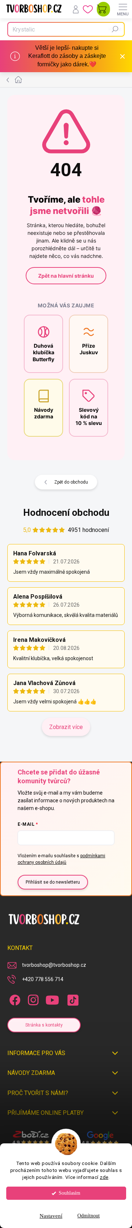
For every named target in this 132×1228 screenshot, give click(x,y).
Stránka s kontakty (44, 1025)
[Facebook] (13, 998)
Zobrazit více (66, 727)
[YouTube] (52, 998)
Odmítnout (88, 1215)
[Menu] (123, 9)
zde (104, 1177)
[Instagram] (32, 998)
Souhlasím (69, 1193)
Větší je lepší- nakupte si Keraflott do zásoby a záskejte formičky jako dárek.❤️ (67, 56)
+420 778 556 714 (42, 979)
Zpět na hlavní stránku (66, 276)
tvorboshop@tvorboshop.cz (54, 965)
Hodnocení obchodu (66, 512)
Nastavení (51, 1216)
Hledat (115, 29)
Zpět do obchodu (71, 482)
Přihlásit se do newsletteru (53, 882)
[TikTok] (71, 998)
